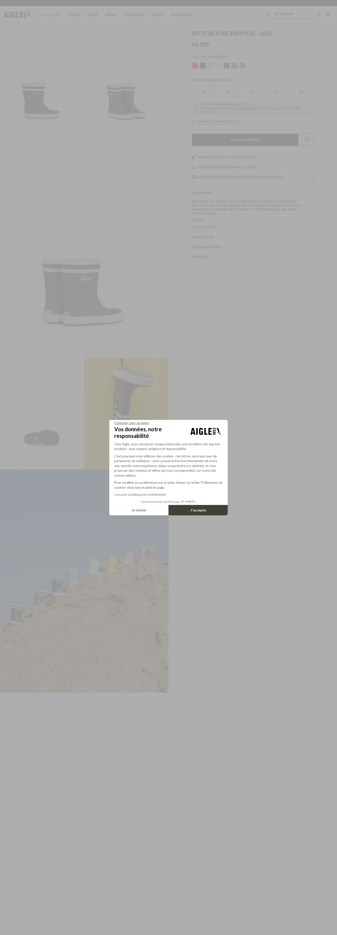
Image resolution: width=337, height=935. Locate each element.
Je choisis (138, 510)
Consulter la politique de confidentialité (140, 494)
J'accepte (198, 510)
